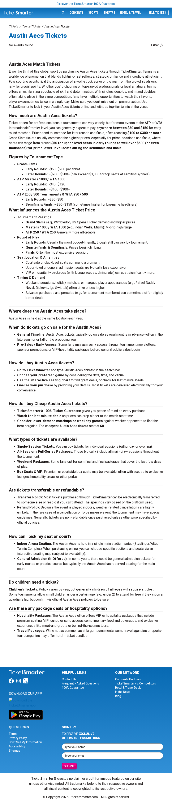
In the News (122, 692)
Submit (69, 766)
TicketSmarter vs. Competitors (135, 683)
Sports (93, 12)
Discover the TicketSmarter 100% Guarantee (86, 3)
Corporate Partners (128, 679)
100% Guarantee (73, 687)
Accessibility (17, 746)
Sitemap (14, 750)
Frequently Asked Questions (80, 683)
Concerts (76, 12)
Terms (13, 733)
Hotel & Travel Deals (128, 687)
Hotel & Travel (130, 12)
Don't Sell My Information (25, 742)
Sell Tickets (157, 12)
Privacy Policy (18, 738)
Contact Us (69, 679)
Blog (118, 696)
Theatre (109, 12)
